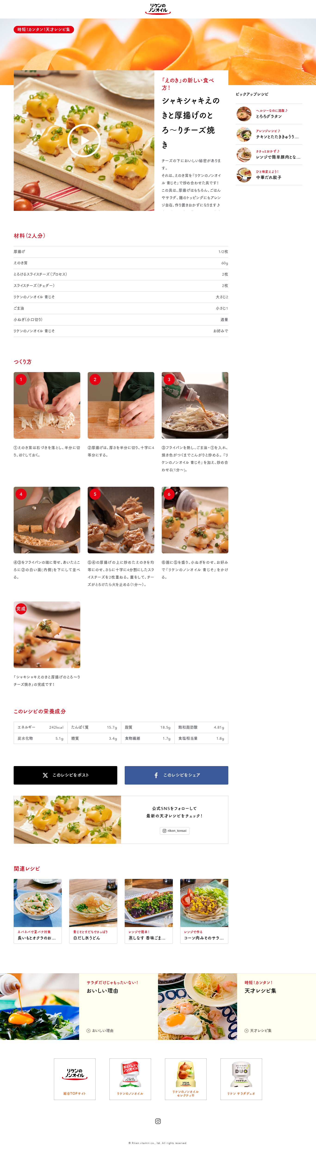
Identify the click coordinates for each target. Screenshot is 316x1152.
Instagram (174, 831)
